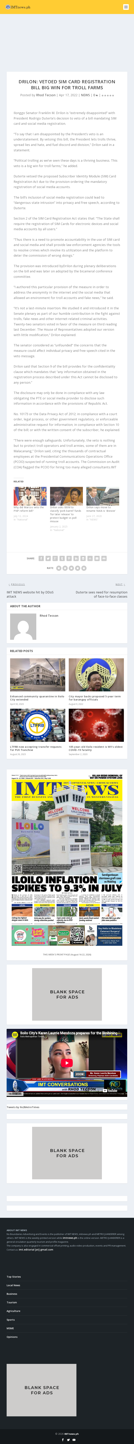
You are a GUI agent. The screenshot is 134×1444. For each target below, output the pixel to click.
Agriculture (13, 1311)
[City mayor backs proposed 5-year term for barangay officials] (96, 674)
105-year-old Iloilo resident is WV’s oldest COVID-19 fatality (96, 748)
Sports (11, 1319)
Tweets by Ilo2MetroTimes (23, 1107)
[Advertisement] (67, 40)
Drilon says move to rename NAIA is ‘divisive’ (101, 509)
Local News (13, 1285)
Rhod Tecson (45, 95)
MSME (10, 1328)
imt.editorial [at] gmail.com (36, 1249)
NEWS (85, 95)
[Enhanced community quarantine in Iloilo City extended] (37, 674)
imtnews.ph (70, 1237)
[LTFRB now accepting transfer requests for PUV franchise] (37, 725)
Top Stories (14, 1276)
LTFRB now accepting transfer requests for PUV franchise (36, 748)
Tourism (12, 1302)
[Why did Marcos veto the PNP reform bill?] (30, 496)
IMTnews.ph (71, 1433)
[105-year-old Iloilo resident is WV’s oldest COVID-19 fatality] (96, 725)
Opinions (12, 1337)
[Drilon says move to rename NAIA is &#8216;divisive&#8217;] (102, 496)
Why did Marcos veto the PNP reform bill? (29, 509)
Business (12, 1293)
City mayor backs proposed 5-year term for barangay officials (95, 698)
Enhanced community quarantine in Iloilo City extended (37, 698)
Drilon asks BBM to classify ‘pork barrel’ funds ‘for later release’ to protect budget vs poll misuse (65, 514)
